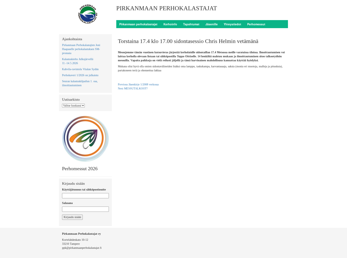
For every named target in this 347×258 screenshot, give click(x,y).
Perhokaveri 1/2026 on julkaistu (80, 75)
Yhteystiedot (232, 24)
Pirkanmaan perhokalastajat (138, 24)
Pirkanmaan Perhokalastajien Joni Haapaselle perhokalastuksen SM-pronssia (81, 49)
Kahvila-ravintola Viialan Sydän (80, 69)
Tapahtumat (191, 24)
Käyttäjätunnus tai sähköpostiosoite (84, 189)
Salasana (67, 203)
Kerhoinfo (170, 24)
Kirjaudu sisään (72, 217)
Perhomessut (256, 24)
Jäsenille (211, 24)
